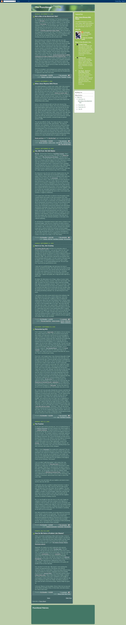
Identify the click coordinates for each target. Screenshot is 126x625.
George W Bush (57, 77)
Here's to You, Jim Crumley (44, 246)
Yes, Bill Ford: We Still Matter (45, 151)
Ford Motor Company (59, 153)
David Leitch (50, 332)
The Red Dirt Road (65, 144)
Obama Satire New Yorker (64, 594)
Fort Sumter (43, 24)
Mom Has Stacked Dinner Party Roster (84, 74)
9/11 (58, 417)
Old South (42, 20)
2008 (78, 97)
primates (37, 443)
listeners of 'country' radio (61, 93)
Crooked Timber (82, 44)
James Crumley (56, 321)
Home (48, 598)
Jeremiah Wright (48, 573)
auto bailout (49, 77)
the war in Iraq (48, 379)
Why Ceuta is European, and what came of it (85, 46)
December (81, 99)
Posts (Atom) (42, 601)
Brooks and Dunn (39, 138)
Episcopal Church (54, 464)
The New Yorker (57, 549)
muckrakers (58, 554)
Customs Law (82, 57)
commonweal (54, 178)
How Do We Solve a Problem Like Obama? (49, 533)
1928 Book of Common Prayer (52, 472)
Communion (46, 449)
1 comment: (64, 319)
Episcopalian (67, 526)
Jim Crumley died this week (42, 248)
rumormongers (45, 554)
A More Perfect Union (40, 575)
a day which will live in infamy (42, 406)
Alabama (43, 77)
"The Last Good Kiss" (45, 321)
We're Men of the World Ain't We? (46, 16)
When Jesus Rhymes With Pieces (46, 83)
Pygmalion (63, 77)
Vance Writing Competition (84, 59)
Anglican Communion (42, 428)
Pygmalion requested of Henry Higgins (50, 30)
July (79, 109)
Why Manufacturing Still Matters (50, 157)
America (45, 239)
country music (51, 142)
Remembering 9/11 (41, 329)
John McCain (59, 142)
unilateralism (55, 382)
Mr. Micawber (86, 32)
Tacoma (62, 321)
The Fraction (39, 424)
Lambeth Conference (42, 430)
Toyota (68, 77)
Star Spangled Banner (51, 348)
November (81, 105)
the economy (67, 239)
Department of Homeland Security (43, 382)
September (81, 107)
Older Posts (69, 598)
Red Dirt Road (52, 138)
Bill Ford (37, 153)
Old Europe (53, 385)
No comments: (63, 75)
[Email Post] (68, 75)
